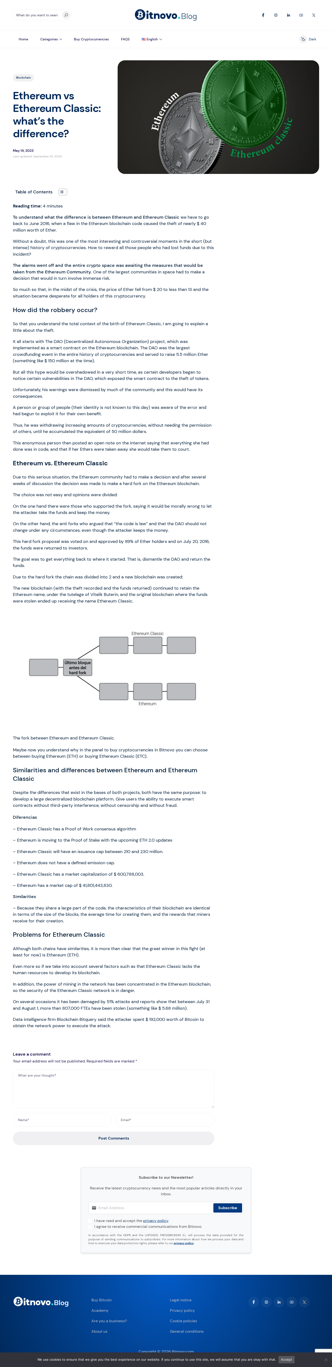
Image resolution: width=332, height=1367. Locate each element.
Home (23, 39)
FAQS (125, 39)
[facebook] (253, 1302)
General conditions (187, 1331)
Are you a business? (109, 1320)
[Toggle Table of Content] (60, 192)
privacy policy (155, 1220)
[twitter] (304, 1302)
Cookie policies (183, 1320)
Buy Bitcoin (101, 1300)
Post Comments (113, 1138)
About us (99, 1331)
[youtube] (291, 1302)
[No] (325, 1359)
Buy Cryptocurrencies (91, 39)
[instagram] (266, 1302)
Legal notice (181, 1300)
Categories (49, 39)
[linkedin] (279, 1302)
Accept (286, 1359)
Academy (100, 1310)
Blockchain (23, 78)
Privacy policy (182, 1310)
